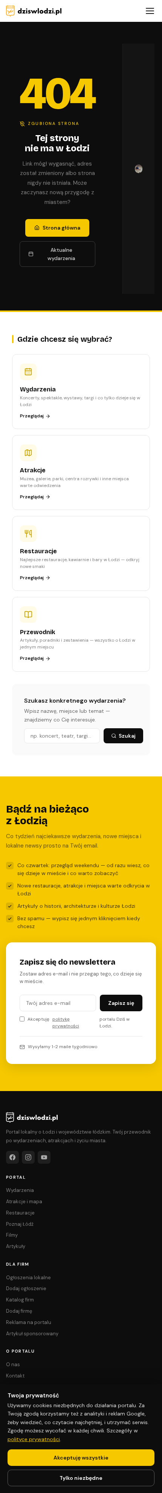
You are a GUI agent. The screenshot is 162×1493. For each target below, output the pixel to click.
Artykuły (15, 1246)
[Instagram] (28, 1157)
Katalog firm (20, 1300)
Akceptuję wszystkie (81, 1457)
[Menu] (150, 11)
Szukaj (127, 735)
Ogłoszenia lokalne (28, 1277)
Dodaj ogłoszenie (26, 1288)
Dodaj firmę (19, 1311)
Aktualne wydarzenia (61, 254)
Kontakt (15, 1376)
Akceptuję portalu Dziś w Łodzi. (79, 1022)
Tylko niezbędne (81, 1478)
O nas (13, 1364)
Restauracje (20, 1213)
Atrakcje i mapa (24, 1201)
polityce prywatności (34, 1439)
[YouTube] (44, 1157)
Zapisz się (121, 1003)
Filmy (12, 1235)
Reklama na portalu (28, 1322)
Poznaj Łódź (20, 1224)
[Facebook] (12, 1157)
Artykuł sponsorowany (32, 1333)
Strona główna (61, 227)
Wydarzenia (20, 1190)
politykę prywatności (65, 1022)
